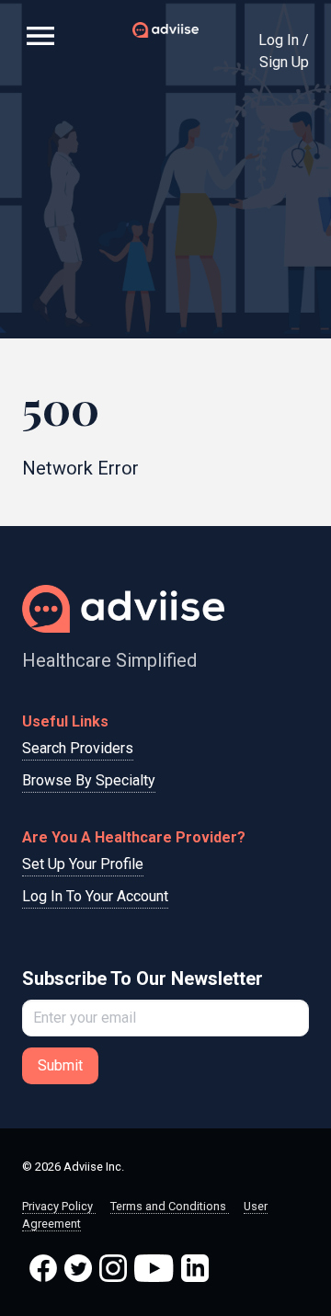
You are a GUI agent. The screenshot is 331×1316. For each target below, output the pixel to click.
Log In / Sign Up (283, 51)
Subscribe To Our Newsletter (142, 978)
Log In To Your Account (95, 896)
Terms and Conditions (169, 1206)
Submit (60, 1065)
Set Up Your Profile (82, 864)
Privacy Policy (59, 1206)
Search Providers (77, 748)
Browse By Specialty (88, 780)
